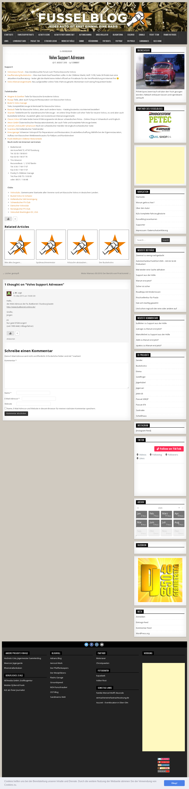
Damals (142, 34)
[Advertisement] (160, 165)
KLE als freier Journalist (14, 690)
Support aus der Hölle (146, 275)
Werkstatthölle (67, 40)
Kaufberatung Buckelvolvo (19, 75)
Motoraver (101, 658)
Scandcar (12, 129)
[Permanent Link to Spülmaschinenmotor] (51, 244)
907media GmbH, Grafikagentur (18, 680)
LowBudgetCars (19, 40)
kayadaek (100, 675)
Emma (138, 371)
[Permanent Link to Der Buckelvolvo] (114, 244)
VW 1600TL (107, 40)
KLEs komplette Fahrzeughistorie (150, 213)
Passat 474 (141, 404)
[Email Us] (102, 644)
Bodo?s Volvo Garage (17, 103)
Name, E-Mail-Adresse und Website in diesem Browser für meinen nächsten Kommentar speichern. (51, 408)
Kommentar (11, 360)
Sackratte (140, 410)
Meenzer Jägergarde (13, 663)
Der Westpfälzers (58, 672)
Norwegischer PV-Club (20, 208)
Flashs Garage (56, 677)
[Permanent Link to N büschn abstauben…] (82, 244)
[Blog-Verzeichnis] (164, 759)
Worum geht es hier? (145, 202)
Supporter (140, 224)
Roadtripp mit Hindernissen (148, 292)
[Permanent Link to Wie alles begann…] (19, 244)
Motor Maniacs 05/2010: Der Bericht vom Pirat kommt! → (106, 273)
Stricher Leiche (50, 40)
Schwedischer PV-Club (20, 202)
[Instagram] (97, 644)
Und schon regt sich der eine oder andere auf (156, 308)
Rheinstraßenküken (13, 668)
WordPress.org (142, 633)
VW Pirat (119, 40)
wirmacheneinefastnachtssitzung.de (112, 697)
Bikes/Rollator (102, 34)
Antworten (11, 339)
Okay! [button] (174, 783)
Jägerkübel (141, 382)
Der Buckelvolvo (106, 262)
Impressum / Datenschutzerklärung (152, 230)
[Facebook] (91, 644)
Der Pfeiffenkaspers (59, 668)
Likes (141, 458)
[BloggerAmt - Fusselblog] (164, 762)
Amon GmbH (13, 122)
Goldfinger (141, 377)
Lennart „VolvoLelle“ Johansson (22, 125)
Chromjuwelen (102, 663)
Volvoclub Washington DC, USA (24, 212)
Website (8, 403)
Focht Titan (154, 34)
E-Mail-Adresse (12, 398)
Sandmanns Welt (58, 697)
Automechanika (85, 34)
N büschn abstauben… (77, 262)
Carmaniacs (144, 40)
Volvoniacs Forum (15, 72)
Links (6, 40)
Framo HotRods (170, 34)
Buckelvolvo (67, 51)
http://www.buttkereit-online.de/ (21, 307)
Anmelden (140, 616)
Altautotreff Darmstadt (64, 34)
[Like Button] (8, 219)
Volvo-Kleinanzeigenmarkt (19, 81)
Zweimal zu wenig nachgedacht (150, 255)
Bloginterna (118, 34)
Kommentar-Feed (143, 628)
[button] (17, 785)
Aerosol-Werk (56, 663)
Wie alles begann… (13, 262)
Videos (141, 454)
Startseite (8, 34)
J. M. (15, 292)
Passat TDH (35, 40)
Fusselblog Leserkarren (146, 219)
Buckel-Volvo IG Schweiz (21, 196)
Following (156, 454)
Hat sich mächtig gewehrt (147, 303)
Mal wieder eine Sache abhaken (150, 269)
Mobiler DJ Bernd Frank (14, 685)
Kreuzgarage (13, 132)
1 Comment (75, 62)
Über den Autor (143, 208)
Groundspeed (56, 682)
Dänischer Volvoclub (19, 205)
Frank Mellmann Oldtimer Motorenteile (25, 138)
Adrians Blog (55, 658)
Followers (172, 454)
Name (8, 393)
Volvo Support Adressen (66, 57)
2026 (160, 508)
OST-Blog (54, 692)
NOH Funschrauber (58, 687)
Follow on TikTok (170, 448)
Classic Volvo (13, 119)
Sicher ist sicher (143, 286)
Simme (81, 40)
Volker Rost (101, 680)
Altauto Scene (44, 34)
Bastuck (11, 109)
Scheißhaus (141, 416)
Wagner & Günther (16, 96)
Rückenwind (93, 40)
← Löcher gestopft (11, 273)
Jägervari (140, 388)
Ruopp (10, 99)
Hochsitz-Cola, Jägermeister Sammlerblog (22, 658)
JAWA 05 (139, 393)
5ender (139, 360)
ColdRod (130, 34)
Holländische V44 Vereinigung (23, 199)
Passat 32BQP (142, 399)
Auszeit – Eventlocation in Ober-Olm (112, 702)
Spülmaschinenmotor (45, 262)
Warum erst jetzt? (144, 280)
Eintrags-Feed (142, 622)
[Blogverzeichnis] (164, 765)
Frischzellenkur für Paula (147, 297)
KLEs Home (158, 40)
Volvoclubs (15, 192)
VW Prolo (131, 40)
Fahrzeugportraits (26, 34)
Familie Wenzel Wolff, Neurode (110, 693)
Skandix (11, 112)
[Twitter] (86, 644)
